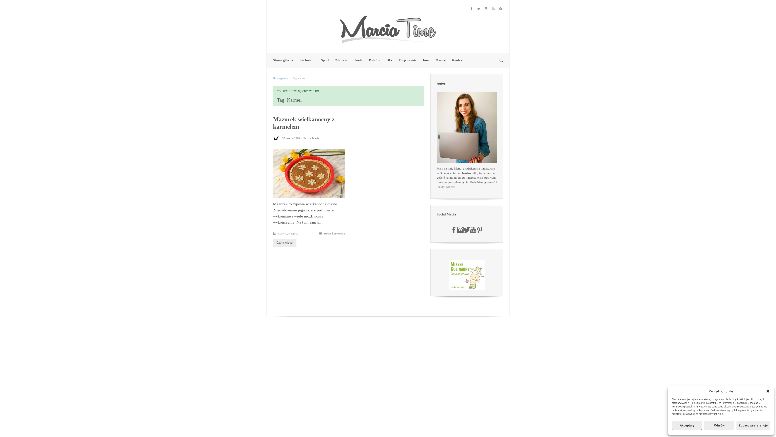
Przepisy (293, 233)
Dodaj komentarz (334, 233)
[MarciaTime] (454, 229)
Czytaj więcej (284, 242)
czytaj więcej (446, 186)
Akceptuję (687, 425)
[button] (768, 391)
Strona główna (280, 78)
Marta (315, 138)
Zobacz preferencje (753, 425)
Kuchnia (282, 233)
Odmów (719, 425)
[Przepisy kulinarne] (467, 275)
